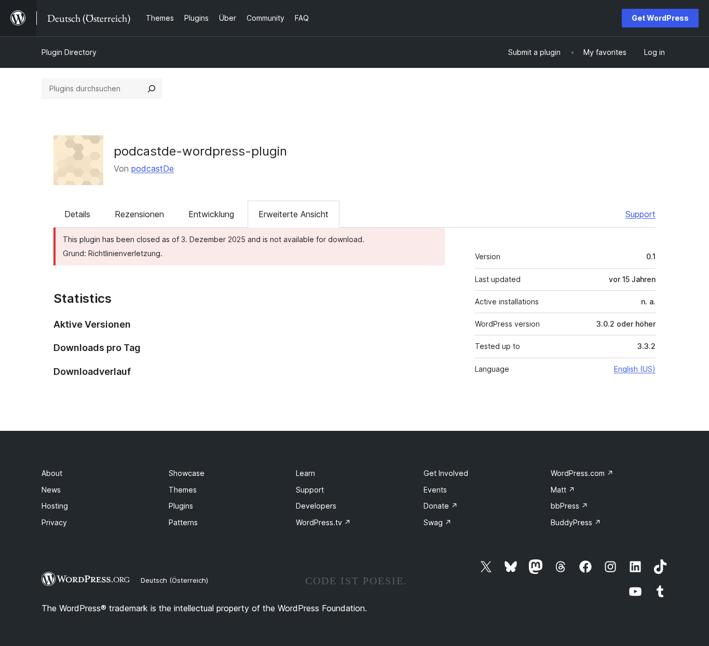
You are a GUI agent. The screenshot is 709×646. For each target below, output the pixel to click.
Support (640, 214)
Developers (316, 505)
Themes (183, 489)
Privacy (54, 522)
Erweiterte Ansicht (293, 214)
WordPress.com (582, 473)
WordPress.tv (323, 522)
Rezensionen (139, 214)
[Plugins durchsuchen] (151, 88)
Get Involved (446, 473)
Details (77, 214)
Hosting (55, 505)
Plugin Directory (69, 52)
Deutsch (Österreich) (174, 580)
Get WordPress (660, 17)
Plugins (181, 505)
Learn (305, 473)
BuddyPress (576, 522)
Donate (441, 505)
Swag (438, 522)
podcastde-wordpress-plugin (200, 151)
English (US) (635, 368)
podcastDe (152, 168)
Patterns (183, 522)
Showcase (186, 473)
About (52, 473)
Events (435, 489)
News (51, 489)
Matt (563, 489)
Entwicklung (211, 214)
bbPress (569, 505)
